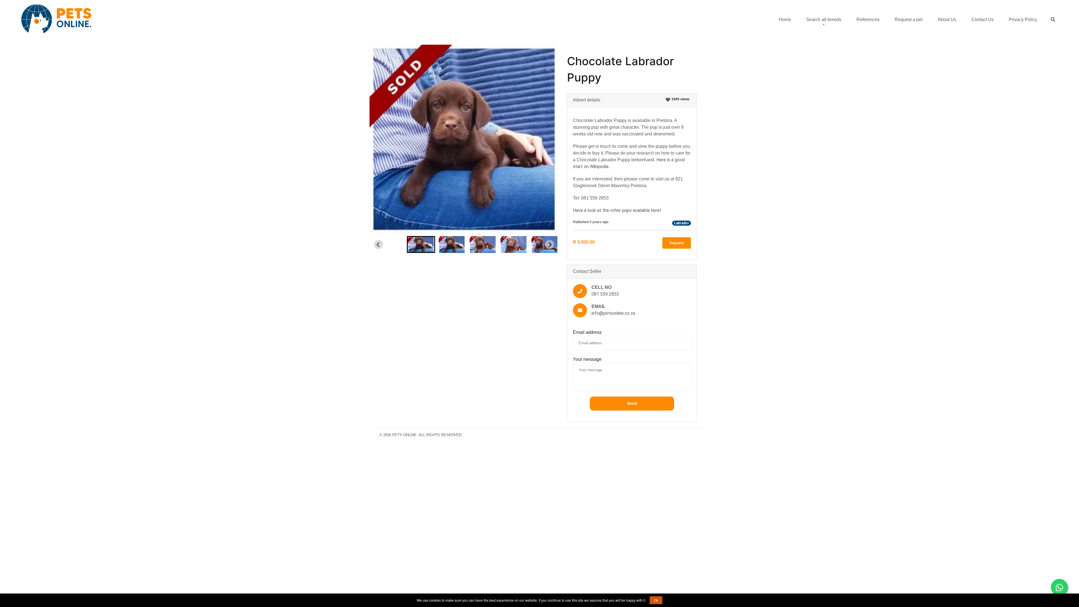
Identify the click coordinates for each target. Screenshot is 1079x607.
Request (676, 242)
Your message (587, 359)
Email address (587, 332)
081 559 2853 (605, 294)
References (867, 19)
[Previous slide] (378, 244)
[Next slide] (549, 244)
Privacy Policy (1023, 19)
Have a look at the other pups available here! (617, 210)
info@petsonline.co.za (613, 313)
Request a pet (908, 19)
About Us (947, 19)
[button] (421, 244)
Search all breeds (823, 19)
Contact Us (982, 19)
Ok (656, 600)
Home (785, 19)
